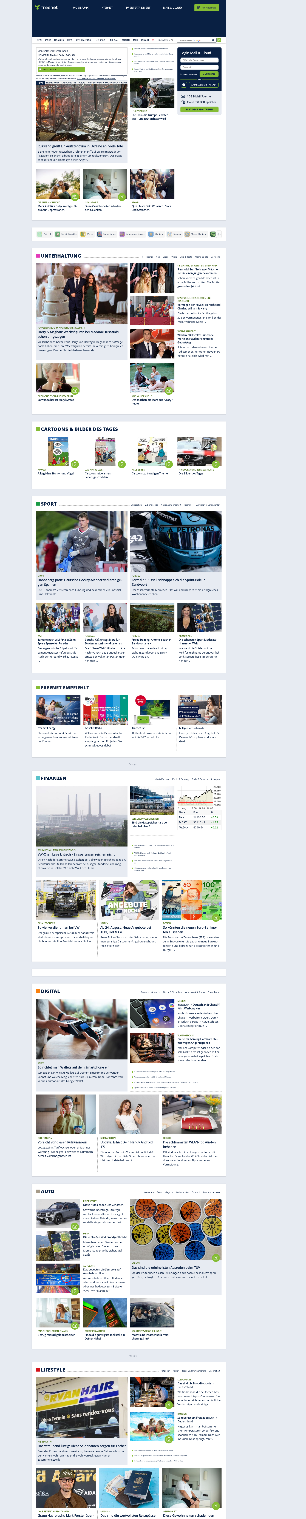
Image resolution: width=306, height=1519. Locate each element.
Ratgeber (165, 1370)
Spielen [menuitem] (126, 40)
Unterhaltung (61, 256)
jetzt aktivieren (49, 69)
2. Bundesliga (151, 504)
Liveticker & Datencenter (208, 504)
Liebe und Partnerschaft (194, 1370)
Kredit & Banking (180, 779)
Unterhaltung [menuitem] (83, 40)
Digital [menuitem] (114, 40)
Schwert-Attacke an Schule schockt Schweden (151, 48)
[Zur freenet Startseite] (46, 7)
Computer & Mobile (150, 992)
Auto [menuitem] (69, 40)
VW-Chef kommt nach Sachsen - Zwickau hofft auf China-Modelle (152, 854)
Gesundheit (214, 1370)
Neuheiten (149, 1192)
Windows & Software (195, 992)
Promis (149, 256)
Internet (107, 7)
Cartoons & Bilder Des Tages (79, 429)
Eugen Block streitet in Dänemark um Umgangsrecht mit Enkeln (153, 70)
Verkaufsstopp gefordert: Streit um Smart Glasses (152, 1077)
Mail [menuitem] (135, 40)
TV (141, 256)
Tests (159, 1192)
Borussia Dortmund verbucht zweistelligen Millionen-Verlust (154, 846)
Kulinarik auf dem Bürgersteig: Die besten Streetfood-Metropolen (158, 1461)
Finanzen (54, 778)
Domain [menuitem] (145, 40)
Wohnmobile (182, 1192)
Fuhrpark (196, 1192)
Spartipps (215, 779)
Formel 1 (188, 504)
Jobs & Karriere (162, 779)
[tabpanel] (82, 122)
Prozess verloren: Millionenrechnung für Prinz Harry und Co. (153, 55)
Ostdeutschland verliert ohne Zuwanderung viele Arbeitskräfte (152, 869)
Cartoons (215, 256)
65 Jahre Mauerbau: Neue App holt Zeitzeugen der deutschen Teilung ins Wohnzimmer (166, 1082)
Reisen (176, 1370)
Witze (174, 256)
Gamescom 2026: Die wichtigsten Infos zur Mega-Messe (154, 1072)
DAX (181, 817)
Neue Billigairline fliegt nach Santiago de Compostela (153, 1450)
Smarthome (214, 992)
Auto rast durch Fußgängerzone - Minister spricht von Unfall (154, 62)
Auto (48, 1191)
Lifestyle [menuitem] (100, 40)
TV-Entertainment (138, 7)
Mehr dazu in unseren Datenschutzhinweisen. (96, 78)
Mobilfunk (80, 7)
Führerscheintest (211, 1192)
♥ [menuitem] (153, 40)
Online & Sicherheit (172, 992)
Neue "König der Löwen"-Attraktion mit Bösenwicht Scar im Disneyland (160, 1456)
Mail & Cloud (172, 7)
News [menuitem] (39, 40)
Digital (50, 991)
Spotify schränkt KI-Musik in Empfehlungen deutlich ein (155, 1087)
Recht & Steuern (200, 779)
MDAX (183, 822)
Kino (158, 256)
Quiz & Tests (186, 256)
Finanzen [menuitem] (59, 40)
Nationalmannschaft (171, 504)
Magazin (169, 1192)
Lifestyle (53, 1370)
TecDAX (183, 827)
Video (165, 256)
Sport (49, 503)
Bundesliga (136, 504)
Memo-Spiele (201, 256)
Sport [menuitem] (48, 40)
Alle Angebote (209, 7)
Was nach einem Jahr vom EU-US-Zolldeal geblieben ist (153, 861)
